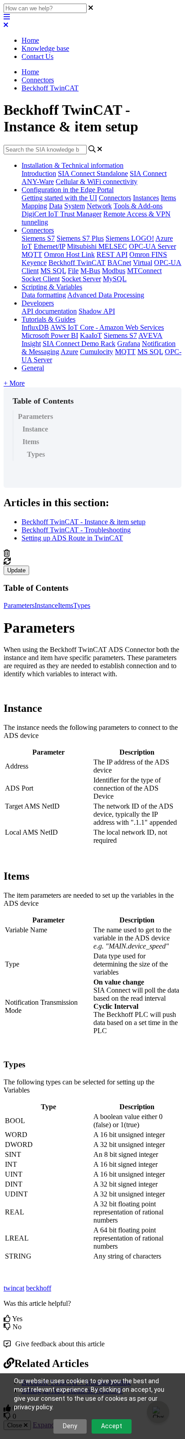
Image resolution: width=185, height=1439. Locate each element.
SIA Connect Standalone (93, 173)
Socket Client (41, 279)
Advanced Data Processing (105, 295)
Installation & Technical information (72, 165)
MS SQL (53, 270)
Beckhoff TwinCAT (50, 88)
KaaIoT (91, 335)
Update (16, 570)
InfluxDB (35, 327)
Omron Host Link (69, 254)
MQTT (32, 254)
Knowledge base (45, 48)
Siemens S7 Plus (80, 238)
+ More (14, 383)
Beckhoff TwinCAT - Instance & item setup (83, 522)
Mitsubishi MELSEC (97, 246)
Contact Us (37, 56)
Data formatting (44, 295)
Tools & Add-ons (138, 206)
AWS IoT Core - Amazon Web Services (107, 327)
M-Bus (90, 270)
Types (36, 454)
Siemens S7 (38, 238)
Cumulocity (96, 351)
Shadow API (97, 311)
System (74, 206)
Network (99, 206)
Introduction (39, 173)
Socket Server (81, 279)
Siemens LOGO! (130, 238)
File (73, 270)
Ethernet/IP (49, 246)
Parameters (35, 416)
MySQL (115, 279)
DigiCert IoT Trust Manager (61, 214)
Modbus (113, 270)
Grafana (128, 343)
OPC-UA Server (152, 246)
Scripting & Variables (52, 287)
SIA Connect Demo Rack (79, 343)
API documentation (49, 311)
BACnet (119, 262)
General (33, 368)
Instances (146, 198)
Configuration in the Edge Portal (68, 189)
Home (30, 40)
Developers (38, 303)
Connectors (38, 80)
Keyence (34, 262)
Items (168, 198)
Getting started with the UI (59, 198)
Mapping (34, 206)
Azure (69, 351)
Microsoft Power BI (50, 335)
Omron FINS (148, 254)
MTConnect (144, 270)
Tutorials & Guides (48, 319)
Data (55, 206)
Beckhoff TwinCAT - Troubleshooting (76, 530)
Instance (35, 429)
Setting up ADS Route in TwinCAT (72, 538)
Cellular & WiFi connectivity (96, 181)
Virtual (142, 262)
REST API (112, 254)
